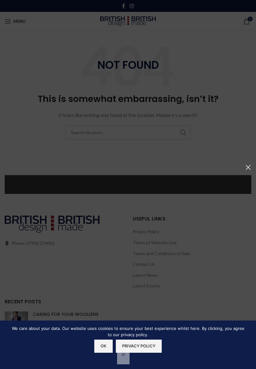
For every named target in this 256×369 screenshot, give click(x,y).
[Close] (248, 167)
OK (103, 345)
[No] (123, 357)
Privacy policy (138, 345)
